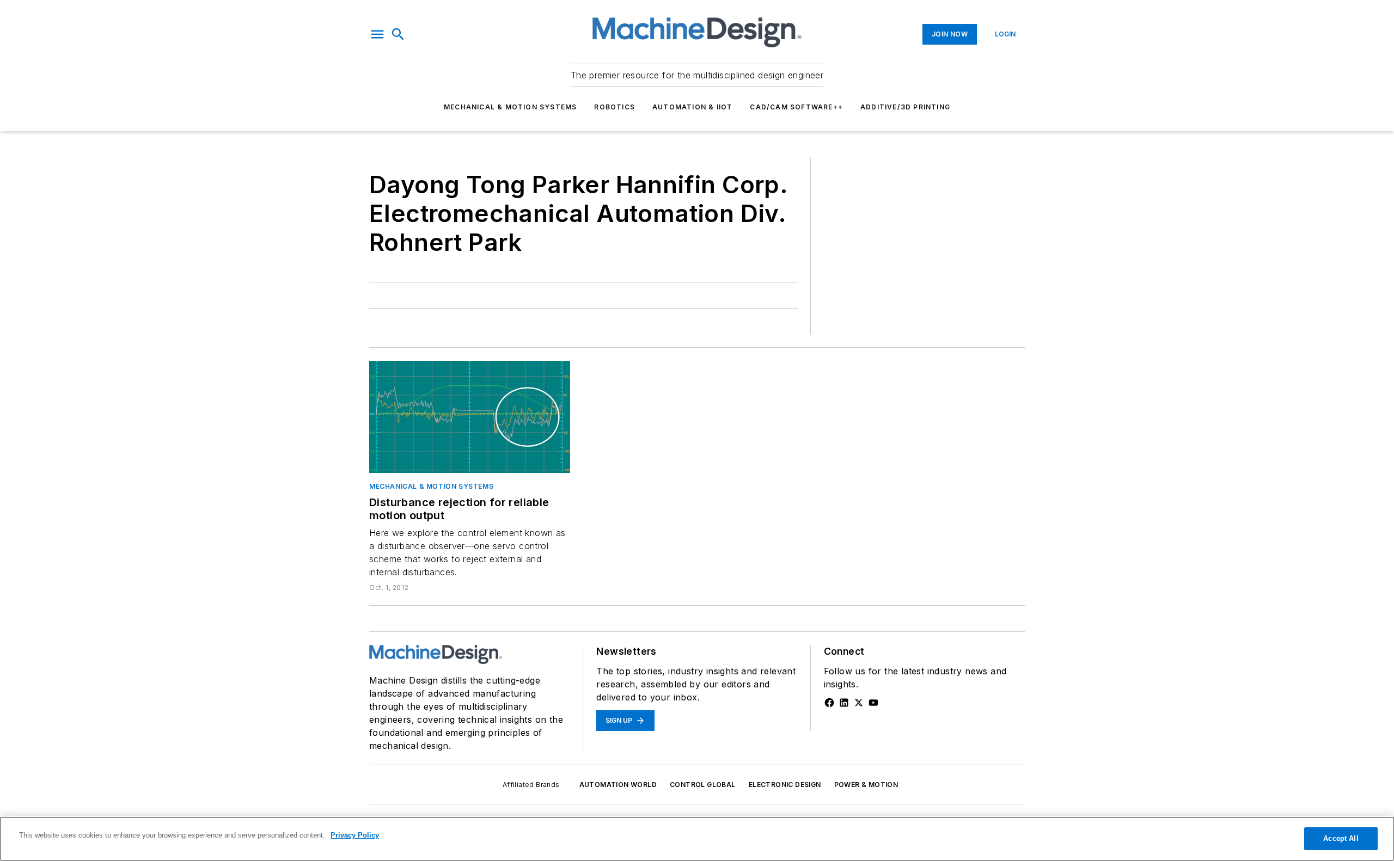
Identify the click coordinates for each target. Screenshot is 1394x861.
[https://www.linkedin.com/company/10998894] (844, 702)
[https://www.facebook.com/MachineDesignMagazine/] (829, 702)
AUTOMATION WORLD (618, 784)
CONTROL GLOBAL (703, 784)
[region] (697, 838)
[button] (377, 34)
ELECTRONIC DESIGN (785, 784)
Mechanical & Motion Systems (510, 107)
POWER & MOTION (866, 784)
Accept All (1340, 838)
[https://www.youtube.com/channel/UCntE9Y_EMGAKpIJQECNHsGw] (873, 702)
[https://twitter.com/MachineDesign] (858, 702)
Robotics (614, 107)
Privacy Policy (355, 835)
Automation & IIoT (692, 107)
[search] (398, 34)
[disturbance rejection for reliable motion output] (469, 416)
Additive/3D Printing (905, 107)
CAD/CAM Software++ (796, 107)
